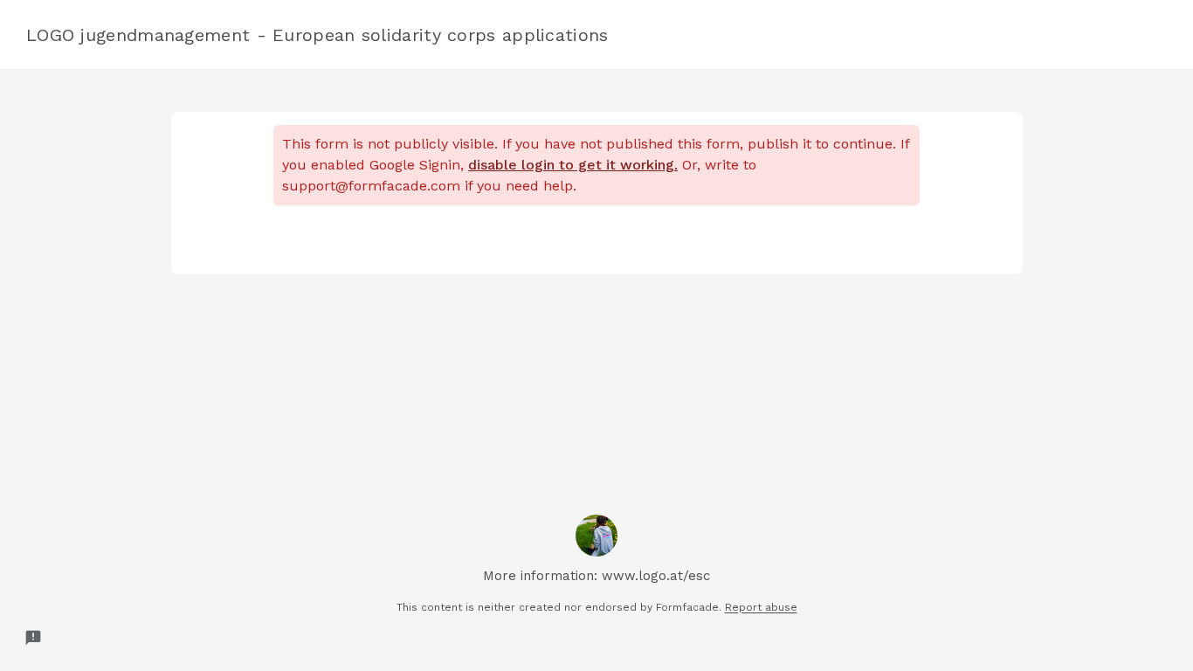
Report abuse (761, 607)
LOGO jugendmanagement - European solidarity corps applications (317, 34)
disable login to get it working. (573, 164)
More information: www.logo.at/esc (596, 576)
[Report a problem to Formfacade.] (33, 637)
